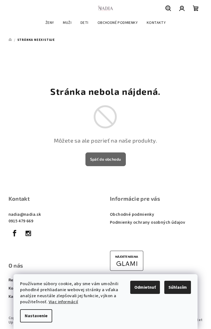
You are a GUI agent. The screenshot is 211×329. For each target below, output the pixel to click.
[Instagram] (28, 233)
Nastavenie (36, 316)
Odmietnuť (145, 287)
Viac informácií (63, 302)
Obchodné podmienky (132, 214)
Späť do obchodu (105, 159)
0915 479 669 (21, 221)
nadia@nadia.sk (25, 214)
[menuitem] (50, 22)
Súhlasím (177, 287)
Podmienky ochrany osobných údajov (147, 222)
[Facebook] (15, 233)
